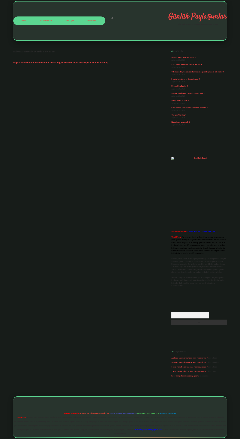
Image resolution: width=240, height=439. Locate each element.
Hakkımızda (91, 21)
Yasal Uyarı (69, 21)
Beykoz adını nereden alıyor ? (183, 57)
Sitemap (104, 62)
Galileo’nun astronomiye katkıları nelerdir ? (189, 108)
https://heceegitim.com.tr (86, 62)
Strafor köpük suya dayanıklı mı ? (185, 79)
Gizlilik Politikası (45, 21)
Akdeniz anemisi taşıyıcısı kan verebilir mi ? (189, 358)
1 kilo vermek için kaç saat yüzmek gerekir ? (189, 367)
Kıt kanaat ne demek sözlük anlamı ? (186, 64)
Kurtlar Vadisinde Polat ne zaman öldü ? (188, 93)
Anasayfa (22, 21)
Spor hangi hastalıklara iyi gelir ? (185, 376)
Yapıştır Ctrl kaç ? (178, 115)
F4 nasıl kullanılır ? (179, 86)
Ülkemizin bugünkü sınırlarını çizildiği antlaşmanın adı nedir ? (197, 72)
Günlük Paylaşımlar (197, 16)
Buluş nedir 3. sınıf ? (180, 100)
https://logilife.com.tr (61, 62)
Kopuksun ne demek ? (180, 122)
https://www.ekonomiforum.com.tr (31, 62)
